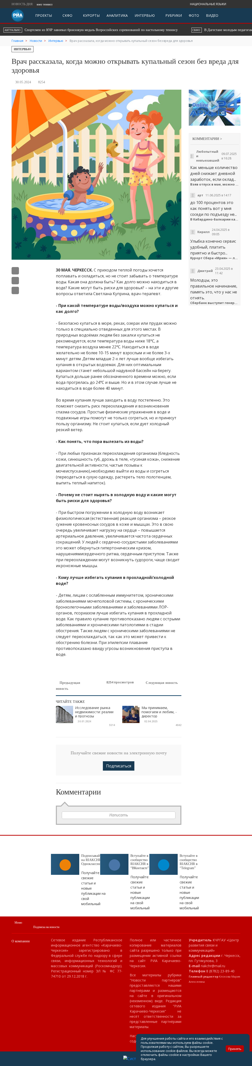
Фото (194, 15)
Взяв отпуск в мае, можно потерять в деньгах (214, 184)
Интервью (145, 15)
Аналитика (117, 15)
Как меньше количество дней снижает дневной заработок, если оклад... (213, 173)
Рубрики (173, 15)
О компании (21, 941)
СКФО (67, 15)
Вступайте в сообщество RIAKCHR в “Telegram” (189, 862)
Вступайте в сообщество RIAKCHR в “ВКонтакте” (139, 862)
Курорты (91, 15)
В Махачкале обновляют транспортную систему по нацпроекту (191, 30)
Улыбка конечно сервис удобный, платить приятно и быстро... (213, 247)
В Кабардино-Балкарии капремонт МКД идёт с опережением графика (214, 219)
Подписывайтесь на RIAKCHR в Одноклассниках (93, 860)
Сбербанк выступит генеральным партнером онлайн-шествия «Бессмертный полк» (214, 303)
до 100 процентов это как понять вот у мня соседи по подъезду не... (213, 208)
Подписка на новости (46, 927)
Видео (212, 15)
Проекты (43, 15)
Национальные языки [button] (208, 4)
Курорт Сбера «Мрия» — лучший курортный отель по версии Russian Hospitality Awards (214, 258)
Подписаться (118, 766)
